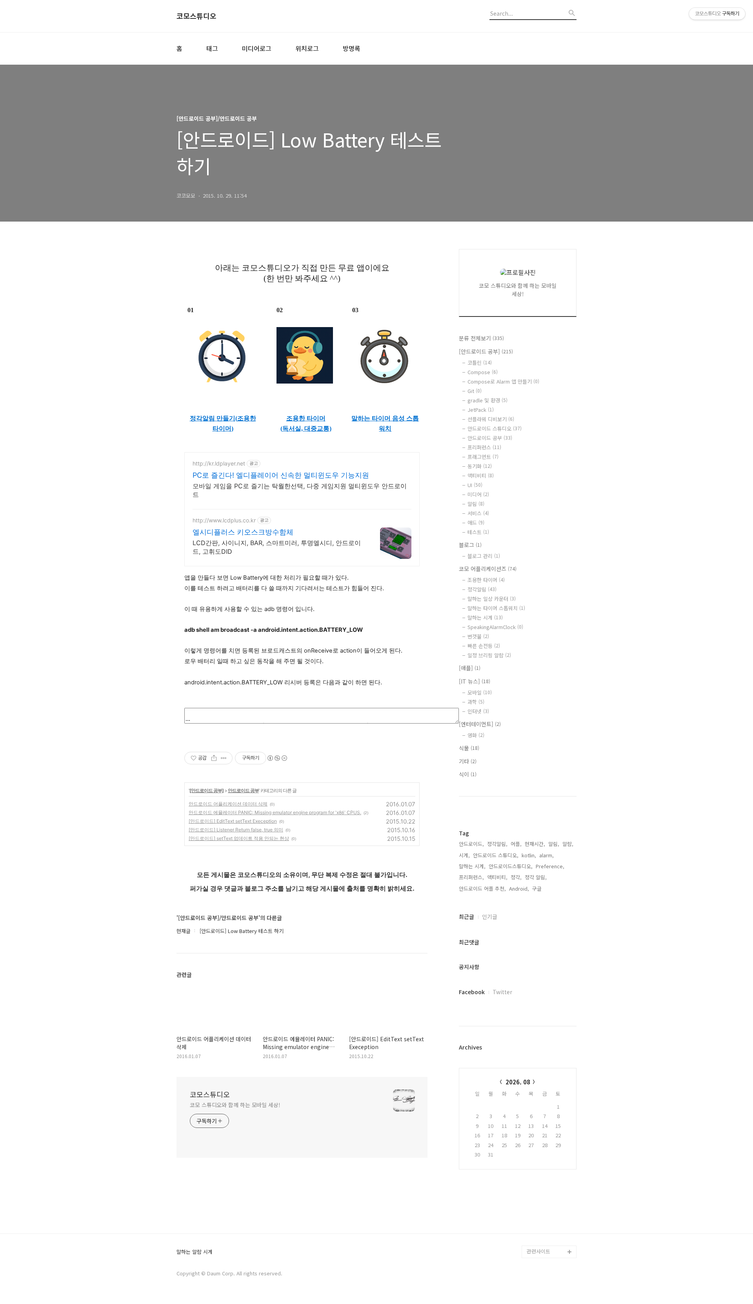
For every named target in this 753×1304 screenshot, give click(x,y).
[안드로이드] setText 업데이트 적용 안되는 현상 (239, 838)
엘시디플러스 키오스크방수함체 (243, 532)
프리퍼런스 (484, 447)
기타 (468, 761)
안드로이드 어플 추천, (482, 888)
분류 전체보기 (481, 338)
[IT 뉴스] (474, 681)
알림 (475, 503)
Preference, (550, 866)
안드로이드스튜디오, (511, 866)
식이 (468, 774)
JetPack (480, 409)
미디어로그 (256, 48)
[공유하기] (214, 758)
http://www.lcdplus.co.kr (224, 520)
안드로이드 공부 (243, 790)
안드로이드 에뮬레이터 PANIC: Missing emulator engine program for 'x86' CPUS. (275, 812)
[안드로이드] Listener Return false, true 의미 (236, 830)
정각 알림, (536, 877)
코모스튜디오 (196, 16)
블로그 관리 (483, 556)
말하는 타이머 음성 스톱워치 (385, 423)
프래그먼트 (482, 456)
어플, (516, 844)
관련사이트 (538, 1251)
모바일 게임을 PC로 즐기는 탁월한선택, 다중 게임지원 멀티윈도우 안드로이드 (300, 490)
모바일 (479, 692)
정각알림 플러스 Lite (549, 1239)
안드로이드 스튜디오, (495, 855)
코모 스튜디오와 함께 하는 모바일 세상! (235, 1105)
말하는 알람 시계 (194, 1252)
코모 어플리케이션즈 (488, 569)
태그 (212, 48)
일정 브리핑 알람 (489, 655)
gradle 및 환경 (487, 400)
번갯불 (478, 636)
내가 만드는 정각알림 (550, 1214)
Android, (519, 888)
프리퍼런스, (471, 877)
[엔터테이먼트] (480, 724)
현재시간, (535, 844)
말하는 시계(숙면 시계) (551, 1226)
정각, (516, 877)
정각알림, (497, 844)
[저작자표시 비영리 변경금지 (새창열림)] (276, 758)
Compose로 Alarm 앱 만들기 (503, 381)
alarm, (546, 855)
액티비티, (497, 877)
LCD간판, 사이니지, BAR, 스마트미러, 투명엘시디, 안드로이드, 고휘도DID (277, 547)
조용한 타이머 (306, 418)
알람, (567, 844)
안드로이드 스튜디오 (494, 428)
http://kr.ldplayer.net (219, 463)
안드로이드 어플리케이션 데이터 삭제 (228, 804)
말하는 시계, (472, 866)
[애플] (469, 668)
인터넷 (478, 711)
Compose (482, 372)
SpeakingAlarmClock (495, 627)
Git (474, 391)
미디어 (478, 494)
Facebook (472, 992)
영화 (475, 735)
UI (474, 485)
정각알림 (482, 589)
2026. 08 (518, 1082)
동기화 (479, 466)
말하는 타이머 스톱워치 (496, 608)
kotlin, (529, 855)
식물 (469, 748)
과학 (475, 702)
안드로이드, (471, 844)
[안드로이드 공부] (206, 790)
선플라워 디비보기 (490, 419)
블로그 (470, 545)
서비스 (478, 513)
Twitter (502, 992)
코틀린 (479, 362)
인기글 (489, 916)
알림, (553, 844)
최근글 (466, 916)
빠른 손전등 (483, 645)
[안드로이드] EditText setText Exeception (233, 821)
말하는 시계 (485, 617)
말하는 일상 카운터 (491, 598)
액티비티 (480, 475)
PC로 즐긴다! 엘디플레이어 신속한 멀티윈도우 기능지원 (281, 475)
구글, (537, 888)
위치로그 (307, 48)
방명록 (351, 48)
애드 (475, 522)
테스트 (478, 532)
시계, (464, 855)
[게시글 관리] (224, 758)
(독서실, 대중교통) (305, 428)
